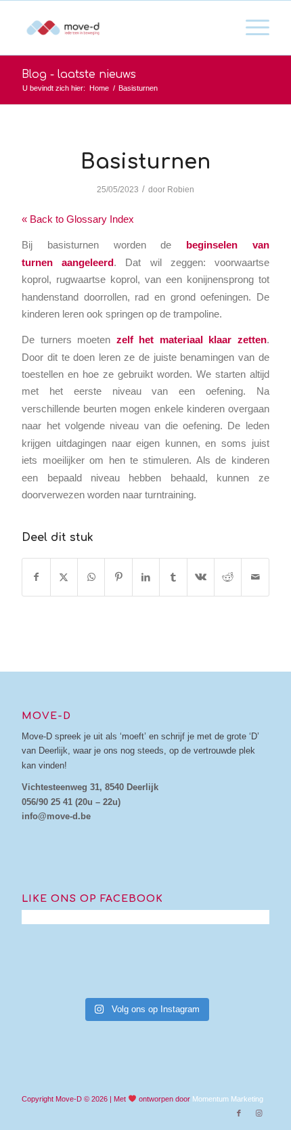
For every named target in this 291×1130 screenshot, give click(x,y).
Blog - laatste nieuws (79, 74)
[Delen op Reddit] (228, 577)
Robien (180, 189)
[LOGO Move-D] (120, 28)
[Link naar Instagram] (259, 1113)
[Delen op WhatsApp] (91, 577)
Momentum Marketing (227, 1099)
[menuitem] (250, 28)
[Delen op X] (64, 577)
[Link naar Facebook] (239, 1113)
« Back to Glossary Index (78, 219)
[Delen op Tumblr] (173, 577)
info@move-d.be (56, 816)
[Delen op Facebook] (35, 577)
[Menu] (250, 28)
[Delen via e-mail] (255, 577)
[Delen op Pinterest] (118, 577)
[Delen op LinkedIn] (146, 577)
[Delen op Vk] (200, 577)
